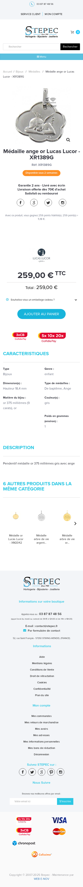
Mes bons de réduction (41, 748)
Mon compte (41, 706)
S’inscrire (65, 801)
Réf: (34, 165)
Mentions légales (42, 663)
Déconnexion (41, 754)
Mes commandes (41, 716)
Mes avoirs (41, 729)
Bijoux (19, 71)
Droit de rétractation (42, 676)
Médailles (34, 71)
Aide (42, 657)
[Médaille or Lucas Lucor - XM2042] (16, 520)
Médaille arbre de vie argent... (41, 539)
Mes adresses (41, 735)
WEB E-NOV (41, 879)
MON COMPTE (53, 14)
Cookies (42, 682)
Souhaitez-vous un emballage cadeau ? (30, 299)
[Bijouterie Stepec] (41, 32)
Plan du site (42, 695)
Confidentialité (42, 689)
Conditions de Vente (42, 669)
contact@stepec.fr (46, 626)
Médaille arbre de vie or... (67, 539)
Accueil (7, 71)
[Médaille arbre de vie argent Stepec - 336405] (41, 520)
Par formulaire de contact (43, 630)
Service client (31, 14)
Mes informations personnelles (41, 741)
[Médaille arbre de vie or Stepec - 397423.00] (67, 520)
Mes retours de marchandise (41, 722)
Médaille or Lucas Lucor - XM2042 (15, 539)
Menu (42, 56)
